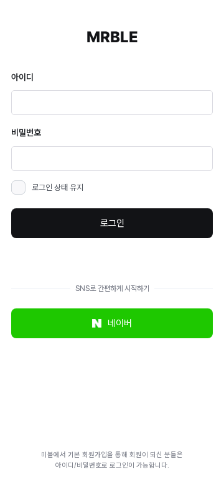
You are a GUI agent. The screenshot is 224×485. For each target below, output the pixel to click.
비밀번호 (26, 132)
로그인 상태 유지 (57, 187)
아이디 (22, 77)
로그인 (112, 223)
